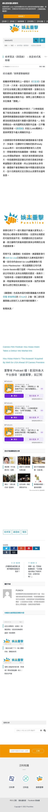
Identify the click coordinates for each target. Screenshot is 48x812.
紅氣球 (35, 81)
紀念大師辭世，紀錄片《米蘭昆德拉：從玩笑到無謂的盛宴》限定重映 (14, 629)
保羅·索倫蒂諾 (9, 297)
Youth (23, 297)
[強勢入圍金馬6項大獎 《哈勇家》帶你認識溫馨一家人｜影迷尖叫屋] (13, 660)
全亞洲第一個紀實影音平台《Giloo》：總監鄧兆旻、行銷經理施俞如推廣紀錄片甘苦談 (24, 486)
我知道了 (21, 16)
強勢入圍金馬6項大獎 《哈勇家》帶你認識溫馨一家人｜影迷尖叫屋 (14, 670)
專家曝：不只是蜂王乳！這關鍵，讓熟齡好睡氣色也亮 (10, 469)
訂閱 (38, 751)
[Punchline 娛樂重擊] (24, 28)
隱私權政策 (22, 800)
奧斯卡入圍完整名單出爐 (24, 468)
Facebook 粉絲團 (34, 800)
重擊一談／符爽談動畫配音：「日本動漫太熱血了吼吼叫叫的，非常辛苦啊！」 (35, 571)
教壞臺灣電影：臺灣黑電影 (39, 485)
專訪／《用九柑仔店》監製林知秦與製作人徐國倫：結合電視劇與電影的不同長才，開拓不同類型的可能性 (10, 486)
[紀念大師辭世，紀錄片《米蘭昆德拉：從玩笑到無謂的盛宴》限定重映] (13, 620)
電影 (44, 66)
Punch (7, 66)
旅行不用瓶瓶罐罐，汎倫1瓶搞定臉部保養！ (39, 469)
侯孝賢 (7, 532)
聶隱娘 (20, 128)
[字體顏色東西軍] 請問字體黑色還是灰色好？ (12, 568)
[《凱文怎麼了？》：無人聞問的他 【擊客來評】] (13, 641)
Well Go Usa (11, 258)
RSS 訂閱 (13, 800)
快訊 (40, 66)
